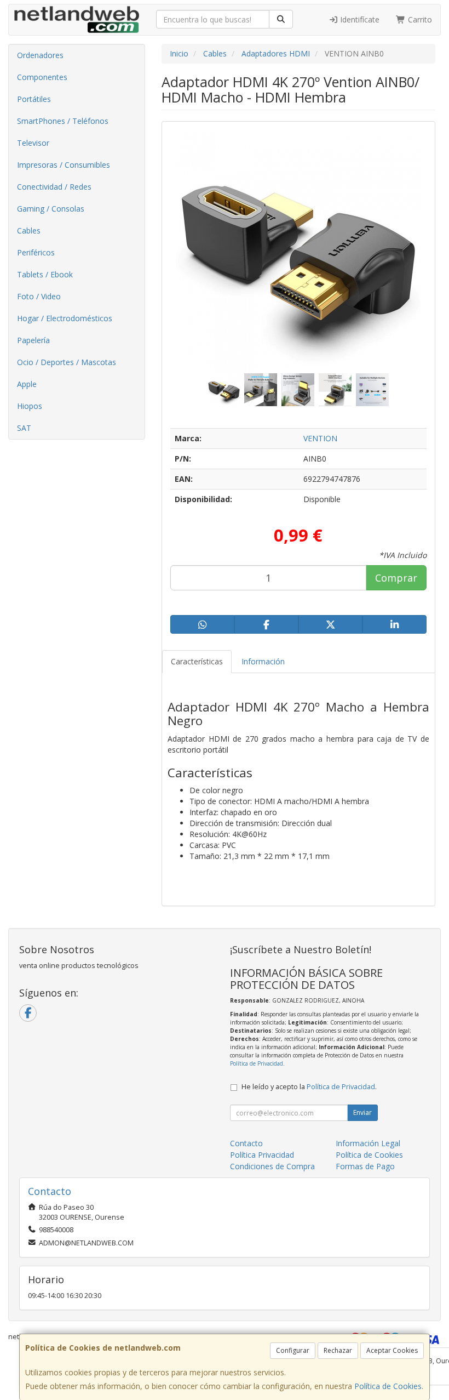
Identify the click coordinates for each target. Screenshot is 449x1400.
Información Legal (368, 1143)
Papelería (33, 340)
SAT (24, 428)
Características (197, 661)
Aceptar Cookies (392, 1350)
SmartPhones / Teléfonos (62, 121)
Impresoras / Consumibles (63, 165)
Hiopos (29, 406)
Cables (29, 230)
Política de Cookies (388, 1386)
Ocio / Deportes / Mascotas (66, 362)
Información (263, 661)
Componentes (42, 77)
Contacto (246, 1143)
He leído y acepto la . (309, 1086)
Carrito (419, 19)
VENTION (320, 438)
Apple (27, 384)
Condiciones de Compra (272, 1166)
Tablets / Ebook (45, 274)
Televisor (33, 143)
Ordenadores (40, 55)
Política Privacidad (262, 1154)
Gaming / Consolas (50, 208)
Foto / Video (39, 296)
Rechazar (338, 1350)
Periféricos (36, 252)
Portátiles (34, 99)
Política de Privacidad (256, 1063)
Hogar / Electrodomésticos (64, 318)
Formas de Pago (365, 1166)
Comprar (396, 577)
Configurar (292, 1350)
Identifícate (358, 19)
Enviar (362, 1112)
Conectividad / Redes (54, 186)
